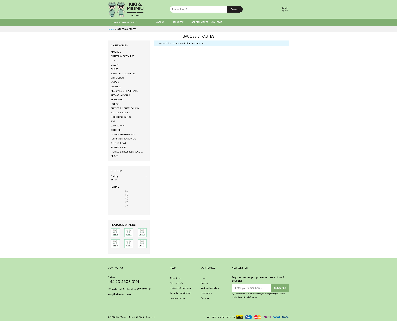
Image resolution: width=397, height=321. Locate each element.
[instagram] (114, 300)
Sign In (284, 8)
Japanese (206, 293)
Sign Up (285, 10)
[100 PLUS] (115, 232)
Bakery (204, 283)
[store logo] (125, 9)
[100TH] (128, 232)
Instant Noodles (210, 288)
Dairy (204, 278)
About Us (175, 278)
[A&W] (115, 243)
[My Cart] (271, 9)
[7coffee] (142, 232)
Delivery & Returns (180, 288)
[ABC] (142, 243)
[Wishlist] (262, 9)
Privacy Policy (177, 298)
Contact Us (176, 283)
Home (111, 29)
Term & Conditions (180, 293)
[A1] (128, 243)
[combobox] (198, 9)
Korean (205, 298)
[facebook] (109, 300)
